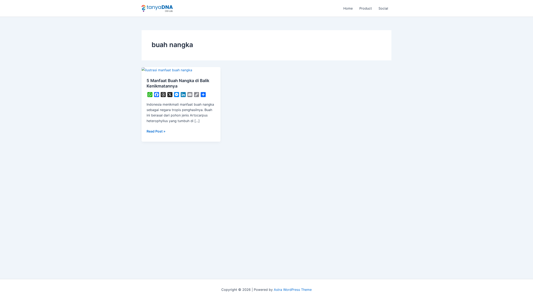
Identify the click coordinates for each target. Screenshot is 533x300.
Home (348, 8)
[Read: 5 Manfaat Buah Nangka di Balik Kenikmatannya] (167, 70)
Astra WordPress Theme (293, 290)
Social (383, 8)
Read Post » (156, 131)
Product (365, 8)
